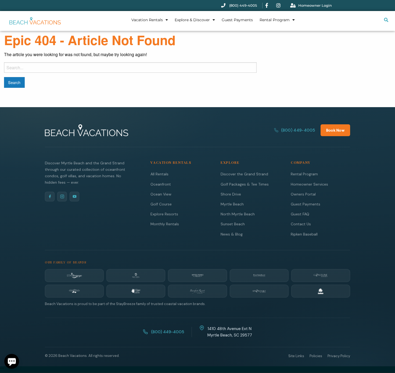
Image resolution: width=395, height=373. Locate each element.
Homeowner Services (309, 184)
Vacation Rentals (147, 19)
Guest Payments (237, 19)
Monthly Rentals (164, 224)
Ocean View (160, 194)
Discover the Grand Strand (244, 174)
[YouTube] (74, 196)
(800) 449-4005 (298, 130)
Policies (316, 356)
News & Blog (232, 234)
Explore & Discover (192, 19)
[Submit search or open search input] (386, 20)
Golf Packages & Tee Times (245, 184)
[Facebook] (50, 196)
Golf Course (161, 204)
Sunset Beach (233, 224)
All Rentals (159, 174)
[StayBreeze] (74, 275)
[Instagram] (62, 196)
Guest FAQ (300, 214)
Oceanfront (160, 184)
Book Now (335, 130)
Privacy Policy (339, 356)
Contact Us (301, 224)
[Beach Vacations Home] (86, 130)
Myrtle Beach (232, 204)
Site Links (296, 356)
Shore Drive (231, 194)
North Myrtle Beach (238, 214)
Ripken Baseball (304, 234)
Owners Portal (303, 194)
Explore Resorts (164, 214)
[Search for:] (130, 67)
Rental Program (275, 19)
